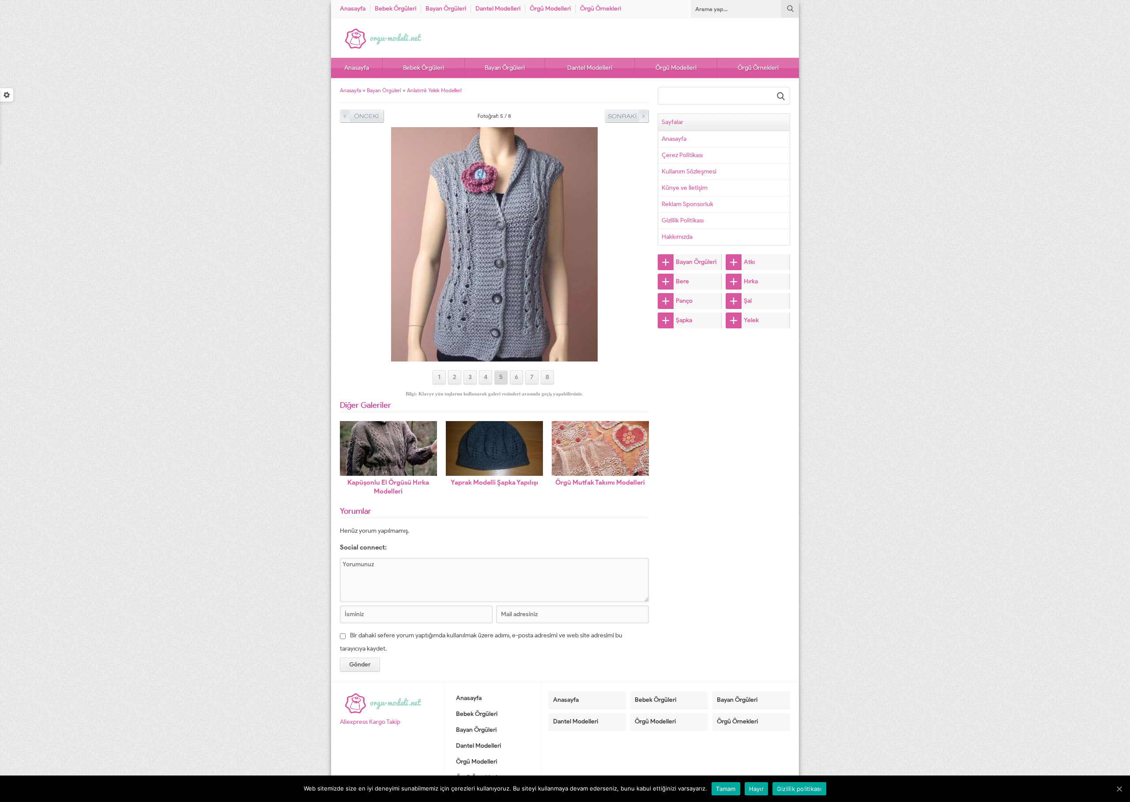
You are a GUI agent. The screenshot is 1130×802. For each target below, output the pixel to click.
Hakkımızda (677, 237)
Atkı (749, 262)
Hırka (751, 281)
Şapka (684, 320)
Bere (682, 281)
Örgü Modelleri (550, 8)
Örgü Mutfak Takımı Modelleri (600, 482)
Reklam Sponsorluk (687, 204)
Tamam (725, 788)
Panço (684, 301)
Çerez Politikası (682, 155)
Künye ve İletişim (685, 188)
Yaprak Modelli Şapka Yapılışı (494, 482)
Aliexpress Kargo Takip (370, 722)
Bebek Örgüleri (395, 8)
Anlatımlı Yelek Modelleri (434, 90)
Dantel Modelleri (497, 8)
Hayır (756, 788)
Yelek (751, 320)
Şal (748, 301)
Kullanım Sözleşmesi (689, 171)
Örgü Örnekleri (600, 8)
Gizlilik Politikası (683, 220)
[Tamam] (1119, 788)
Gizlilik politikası (799, 788)
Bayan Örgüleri (446, 8)
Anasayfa (352, 8)
